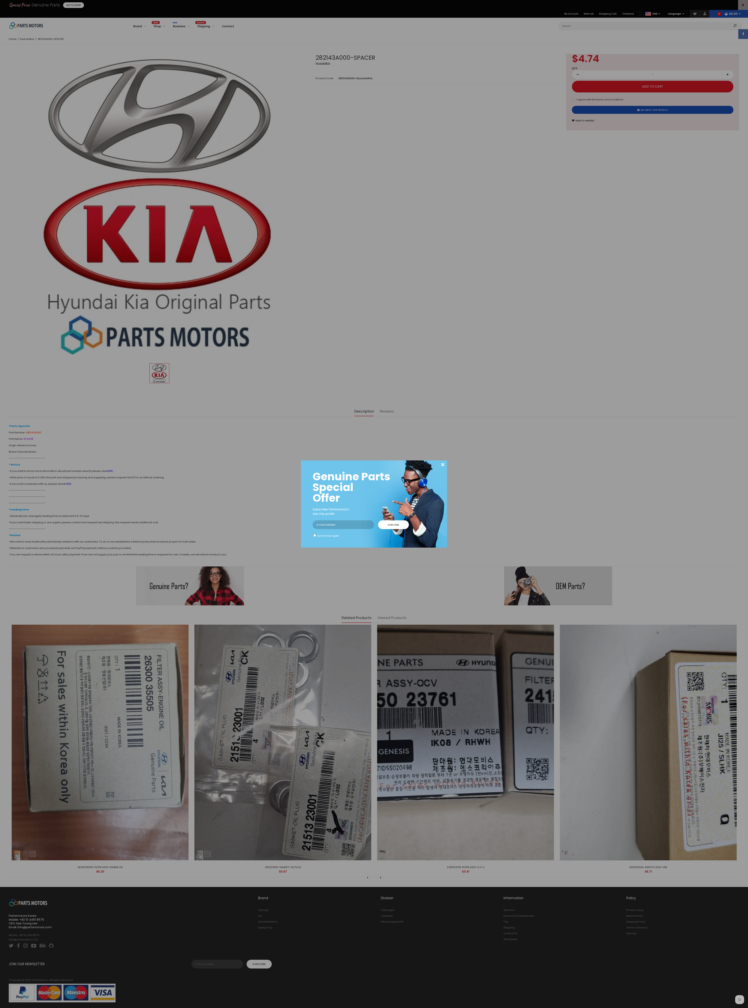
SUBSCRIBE (393, 524)
